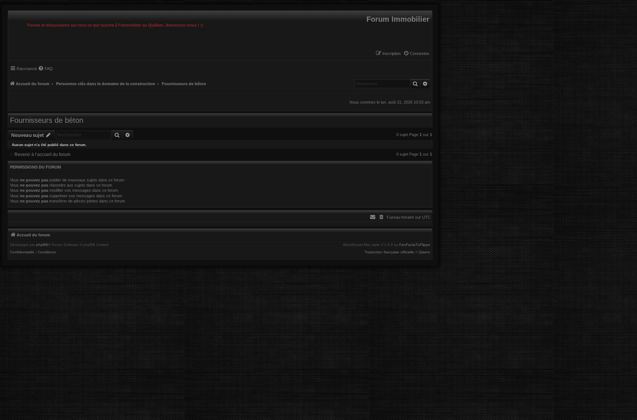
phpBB (42, 245)
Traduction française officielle (389, 252)
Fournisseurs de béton (46, 120)
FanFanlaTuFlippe (414, 245)
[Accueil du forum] (10, 12)
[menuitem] (416, 53)
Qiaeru (424, 252)
